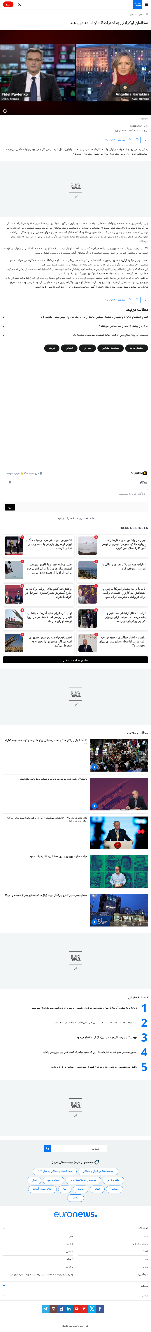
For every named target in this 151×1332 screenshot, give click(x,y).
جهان (131, 14)
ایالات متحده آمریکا (42, 1189)
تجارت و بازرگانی (140, 1244)
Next (145, 1251)
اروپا (146, 1236)
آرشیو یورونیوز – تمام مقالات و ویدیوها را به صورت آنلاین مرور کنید (41, 1274)
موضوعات (143, 1228)
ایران (34, 1180)
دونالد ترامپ (53, 1180)
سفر (146, 1259)
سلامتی (75, 1198)
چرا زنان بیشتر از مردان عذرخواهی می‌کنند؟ (123, 326)
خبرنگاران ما (142, 1274)
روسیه (81, 1189)
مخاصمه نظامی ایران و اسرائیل (98, 1171)
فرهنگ (70, 1259)
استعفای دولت (136, 348)
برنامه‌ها (69, 1267)
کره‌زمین (69, 1244)
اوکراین (69, 348)
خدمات (144, 1286)
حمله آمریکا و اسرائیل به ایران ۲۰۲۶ (55, 1171)
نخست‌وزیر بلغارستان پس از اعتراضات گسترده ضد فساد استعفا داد (110, 335)
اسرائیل (114, 1189)
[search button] (47, 1148)
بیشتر (145, 1295)
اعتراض (87, 348)
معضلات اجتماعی (110, 348)
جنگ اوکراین (113, 1180)
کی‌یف (52, 348)
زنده (8, 4)
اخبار (140, 14)
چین (65, 1189)
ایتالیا (97, 1189)
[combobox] (75, 1148)
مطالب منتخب (136, 733)
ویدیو (145, 1267)
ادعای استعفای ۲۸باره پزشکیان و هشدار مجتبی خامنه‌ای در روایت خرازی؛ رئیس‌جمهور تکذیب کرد (94, 317)
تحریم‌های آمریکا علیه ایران (83, 1180)
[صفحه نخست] (147, 14)
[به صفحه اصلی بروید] (137, 4)
